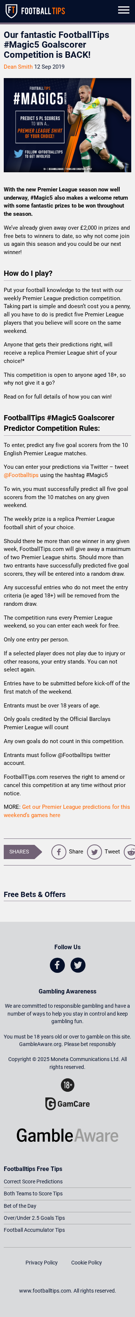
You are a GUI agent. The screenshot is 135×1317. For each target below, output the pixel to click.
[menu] (123, 11)
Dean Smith (18, 66)
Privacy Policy (42, 1263)
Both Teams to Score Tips (33, 1194)
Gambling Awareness (67, 991)
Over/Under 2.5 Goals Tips (34, 1218)
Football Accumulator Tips (34, 1230)
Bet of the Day (20, 1206)
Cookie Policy (86, 1263)
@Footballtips (21, 475)
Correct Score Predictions (33, 1182)
